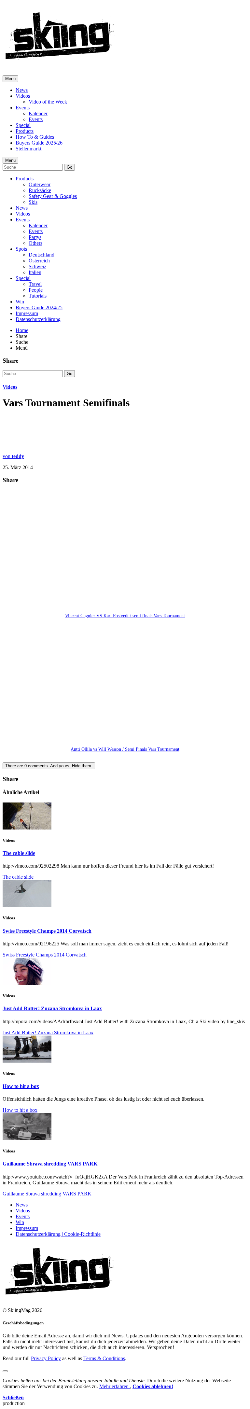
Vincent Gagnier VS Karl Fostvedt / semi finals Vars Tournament (125, 615)
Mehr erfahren (114, 1386)
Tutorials (38, 296)
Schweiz (37, 266)
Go (69, 167)
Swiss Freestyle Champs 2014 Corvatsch (47, 931)
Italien (35, 272)
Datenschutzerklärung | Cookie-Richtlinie (58, 1234)
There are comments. (48, 765)
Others (35, 243)
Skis (33, 202)
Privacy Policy (46, 1358)
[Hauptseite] (62, 62)
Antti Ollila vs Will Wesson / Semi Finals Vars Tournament (125, 749)
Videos (23, 96)
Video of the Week (48, 102)
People (36, 290)
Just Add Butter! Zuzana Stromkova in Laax (52, 1008)
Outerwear (39, 184)
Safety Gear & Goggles (53, 196)
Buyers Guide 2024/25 (39, 307)
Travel (35, 284)
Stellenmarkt (28, 148)
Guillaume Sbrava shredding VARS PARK (50, 1163)
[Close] (5, 1371)
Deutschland (41, 255)
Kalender (38, 113)
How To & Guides (35, 137)
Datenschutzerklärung (38, 319)
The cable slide (19, 853)
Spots (21, 249)
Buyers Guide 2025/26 (39, 143)
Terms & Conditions (104, 1358)
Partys (35, 237)
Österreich (39, 260)
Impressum (27, 313)
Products (25, 131)
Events (23, 107)
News (22, 90)
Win (20, 301)
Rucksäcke (40, 190)
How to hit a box (21, 1086)
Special (23, 125)
